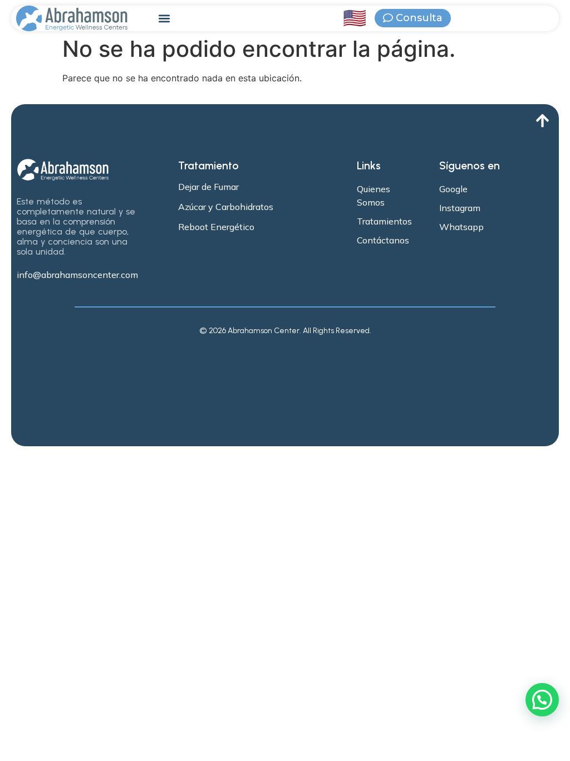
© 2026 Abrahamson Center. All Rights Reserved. (285, 330)
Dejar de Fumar (208, 186)
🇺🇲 (354, 18)
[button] (164, 18)
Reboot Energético (216, 226)
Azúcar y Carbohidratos (225, 206)
